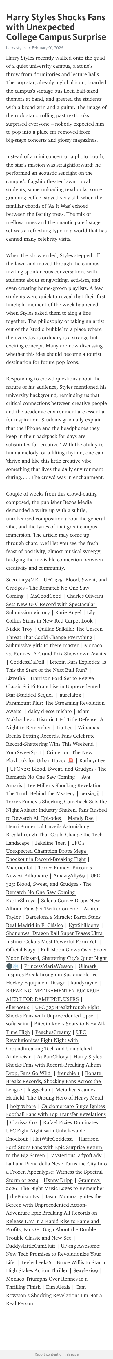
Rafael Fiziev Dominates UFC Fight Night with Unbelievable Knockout (52, 1130)
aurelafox (70, 695)
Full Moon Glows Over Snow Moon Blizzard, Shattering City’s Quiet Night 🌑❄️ (57, 957)
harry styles (16, 47)
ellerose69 (18, 1007)
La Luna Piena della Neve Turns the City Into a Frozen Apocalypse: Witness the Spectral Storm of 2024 (57, 1172)
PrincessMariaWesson (48, 966)
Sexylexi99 (85, 1270)
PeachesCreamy (53, 1032)
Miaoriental (19, 867)
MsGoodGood (45, 596)
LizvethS (15, 678)
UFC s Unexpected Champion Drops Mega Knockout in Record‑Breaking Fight (47, 851)
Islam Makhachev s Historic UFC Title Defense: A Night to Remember (55, 719)
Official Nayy (20, 949)
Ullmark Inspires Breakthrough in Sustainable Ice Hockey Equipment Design (52, 974)
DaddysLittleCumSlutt (30, 1246)
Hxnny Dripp (58, 1180)
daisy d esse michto (50, 711)
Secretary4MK (22, 580)
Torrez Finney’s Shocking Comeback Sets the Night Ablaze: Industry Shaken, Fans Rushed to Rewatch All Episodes (57, 809)
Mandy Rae (81, 818)
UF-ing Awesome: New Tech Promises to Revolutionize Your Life (54, 1254)
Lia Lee (64, 727)
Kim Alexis (58, 1287)
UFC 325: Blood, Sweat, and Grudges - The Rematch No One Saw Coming (57, 588)
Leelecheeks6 (36, 1262)
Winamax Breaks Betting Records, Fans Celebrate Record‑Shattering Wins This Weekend (53, 735)
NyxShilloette (84, 925)
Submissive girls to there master (42, 645)
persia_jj (89, 793)
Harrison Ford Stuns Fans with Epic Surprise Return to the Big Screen (54, 1147)
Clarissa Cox (24, 1122)
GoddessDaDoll (27, 662)
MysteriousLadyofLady (75, 1155)
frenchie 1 (68, 1073)
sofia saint (17, 1024)
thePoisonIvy (24, 1196)
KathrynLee (92, 760)
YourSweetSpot (23, 752)
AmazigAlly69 (69, 875)
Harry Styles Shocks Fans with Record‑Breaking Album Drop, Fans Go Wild (54, 1065)
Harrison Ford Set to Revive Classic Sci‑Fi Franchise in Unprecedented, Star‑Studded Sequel (54, 686)
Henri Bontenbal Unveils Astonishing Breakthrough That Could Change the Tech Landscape (55, 834)
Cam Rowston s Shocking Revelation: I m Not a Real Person (54, 1295)
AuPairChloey (52, 1057)
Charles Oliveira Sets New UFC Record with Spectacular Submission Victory (55, 604)
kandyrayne (84, 982)
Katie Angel (68, 612)
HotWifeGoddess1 (53, 1139)
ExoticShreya (21, 900)
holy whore (23, 1106)
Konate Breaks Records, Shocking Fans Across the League (54, 1081)
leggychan (39, 1090)
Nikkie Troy (19, 629)
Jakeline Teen (50, 843)
